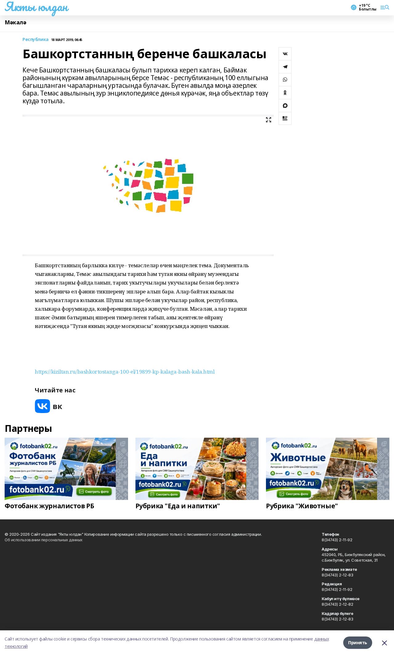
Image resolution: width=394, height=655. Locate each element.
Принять (357, 642)
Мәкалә (15, 22)
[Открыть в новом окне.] (48, 406)
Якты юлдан (36, 6)
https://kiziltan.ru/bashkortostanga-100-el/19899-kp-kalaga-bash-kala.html (124, 371)
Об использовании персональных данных (43, 539)
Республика (35, 39)
